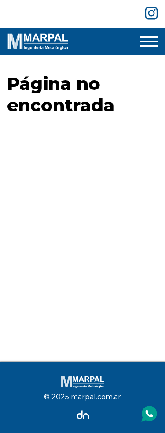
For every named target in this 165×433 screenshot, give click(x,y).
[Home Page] (38, 41)
